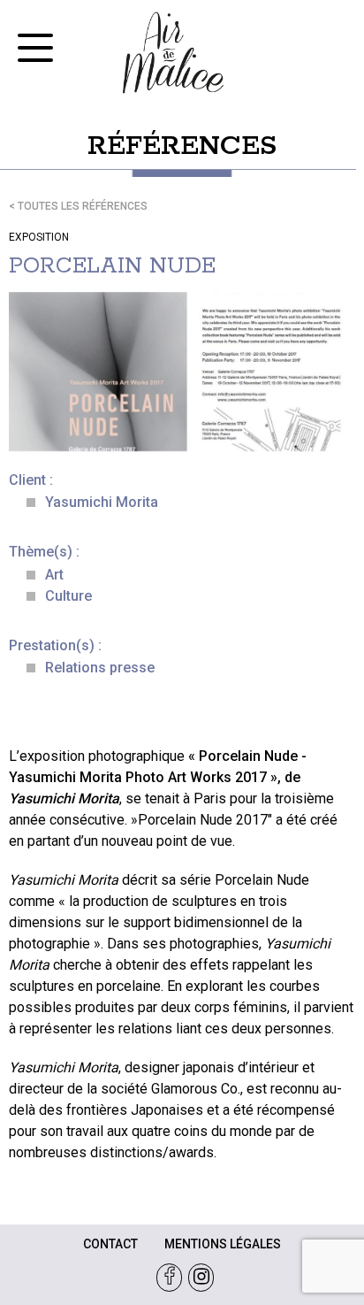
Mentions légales (222, 1244)
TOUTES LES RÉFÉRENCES (83, 206)
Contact (110, 1244)
